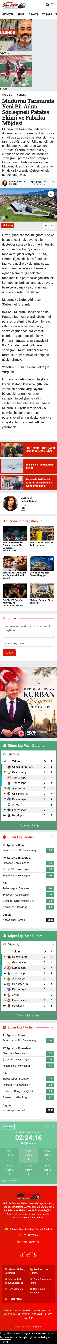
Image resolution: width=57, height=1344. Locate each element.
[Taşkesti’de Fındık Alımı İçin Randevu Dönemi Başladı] (15, 563)
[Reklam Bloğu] (28, 702)
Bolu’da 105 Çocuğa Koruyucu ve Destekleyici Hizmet (13, 603)
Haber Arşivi (15, 1298)
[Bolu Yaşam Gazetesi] (14, 5)
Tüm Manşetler (16, 1289)
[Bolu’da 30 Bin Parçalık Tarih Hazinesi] (42, 533)
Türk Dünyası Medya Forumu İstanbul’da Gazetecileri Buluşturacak (13, 546)
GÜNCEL (8, 14)
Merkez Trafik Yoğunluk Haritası (14, 1281)
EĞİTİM (26, 1314)
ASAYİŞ (33, 14)
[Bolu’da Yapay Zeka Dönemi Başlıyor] (42, 563)
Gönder (9, 652)
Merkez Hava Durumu (39, 1271)
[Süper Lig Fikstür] (52, 837)
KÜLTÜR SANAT (12, 1314)
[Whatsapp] (28, 1254)
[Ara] (47, 5)
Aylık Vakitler (11, 1180)
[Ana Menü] (52, 5)
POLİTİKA (47, 1310)
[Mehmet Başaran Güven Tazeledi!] (42, 590)
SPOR (21, 14)
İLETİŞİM (28, 1317)
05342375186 (31, 1235)
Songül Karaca (29, 501)
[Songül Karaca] (10, 503)
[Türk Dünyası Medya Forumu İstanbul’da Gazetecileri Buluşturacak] (15, 533)
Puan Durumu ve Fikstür (40, 1281)
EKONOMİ (37, 1314)
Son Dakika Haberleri (37, 1291)
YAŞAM (47, 14)
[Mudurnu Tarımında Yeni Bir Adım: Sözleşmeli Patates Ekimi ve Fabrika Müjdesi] (28, 205)
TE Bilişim (36, 1326)
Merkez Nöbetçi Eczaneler (15, 1271)
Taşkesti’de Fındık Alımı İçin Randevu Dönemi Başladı (14, 575)
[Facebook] (22, 1254)
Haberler (7, 95)
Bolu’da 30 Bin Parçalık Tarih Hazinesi (41, 543)
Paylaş (9, 225)
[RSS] (34, 1254)
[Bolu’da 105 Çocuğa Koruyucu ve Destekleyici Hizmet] (15, 590)
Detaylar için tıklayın (28, 825)
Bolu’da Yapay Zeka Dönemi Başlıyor (40, 574)
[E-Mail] (23, 508)
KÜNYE (48, 1314)
